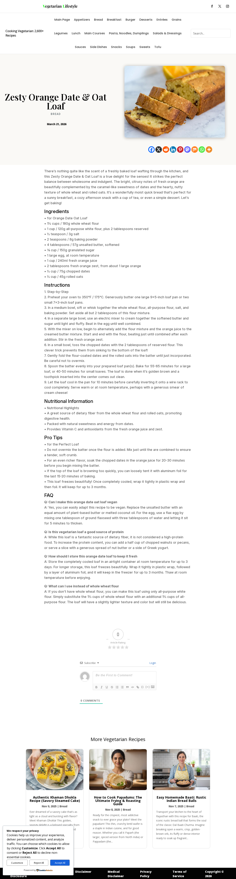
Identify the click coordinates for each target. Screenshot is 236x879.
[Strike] (111, 687)
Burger (130, 20)
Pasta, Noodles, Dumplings (129, 33)
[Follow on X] (220, 6)
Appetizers (82, 20)
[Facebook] (151, 149)
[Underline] (106, 687)
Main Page (62, 20)
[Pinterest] (180, 149)
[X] (158, 149)
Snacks (116, 47)
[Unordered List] (122, 687)
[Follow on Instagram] (227, 6)
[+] (148, 686)
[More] (209, 149)
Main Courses (94, 33)
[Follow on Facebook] (212, 6)
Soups (130, 47)
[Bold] (96, 687)
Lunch (76, 33)
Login (152, 663)
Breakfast (114, 20)
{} (142, 686)
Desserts (145, 20)
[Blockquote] (127, 687)
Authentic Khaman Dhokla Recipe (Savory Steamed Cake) (55, 799)
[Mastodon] (187, 149)
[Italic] (101, 687)
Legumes (61, 33)
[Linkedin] (173, 149)
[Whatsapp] (202, 149)
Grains (176, 20)
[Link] (137, 687)
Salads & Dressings (167, 33)
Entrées (162, 20)
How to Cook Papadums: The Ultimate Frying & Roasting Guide (118, 800)
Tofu (157, 47)
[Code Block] (132, 687)
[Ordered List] (117, 687)
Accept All (60, 862)
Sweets (144, 47)
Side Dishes (98, 47)
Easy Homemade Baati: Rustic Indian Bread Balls (181, 799)
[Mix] (194, 149)
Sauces (80, 47)
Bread (98, 20)
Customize (17, 862)
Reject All (39, 862)
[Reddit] (166, 149)
